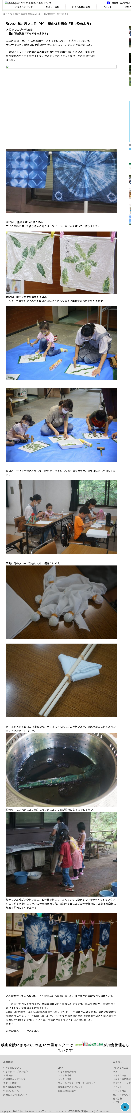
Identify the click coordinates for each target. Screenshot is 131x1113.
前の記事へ (12, 1031)
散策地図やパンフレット (70, 1087)
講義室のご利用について (15, 1094)
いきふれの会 (119, 1075)
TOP (115, 1071)
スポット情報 (52, 7)
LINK (60, 1067)
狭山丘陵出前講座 (67, 1090)
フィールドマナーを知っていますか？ (77, 1083)
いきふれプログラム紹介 (15, 1071)
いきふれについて (24, 7)
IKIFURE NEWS (120, 1067)
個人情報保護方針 (12, 1087)
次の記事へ (29, 1031)
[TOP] (4, 14)
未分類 (116, 1102)
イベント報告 (13, 14)
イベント (107, 7)
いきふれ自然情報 (81, 7)
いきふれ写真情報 (67, 1071)
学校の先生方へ (11, 1090)
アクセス (126, 2)
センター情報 (64, 1079)
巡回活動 (117, 1098)
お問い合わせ (10, 1075)
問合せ (115, 2)
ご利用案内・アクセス (14, 1079)
